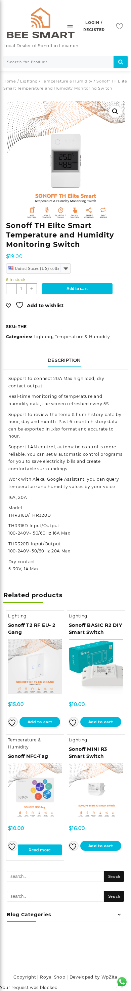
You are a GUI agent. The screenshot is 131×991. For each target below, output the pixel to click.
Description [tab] (64, 360)
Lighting (29, 81)
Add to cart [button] (40, 722)
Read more (40, 850)
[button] (115, 111)
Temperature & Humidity (67, 81)
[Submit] (121, 62)
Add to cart (77, 288)
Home (9, 81)
